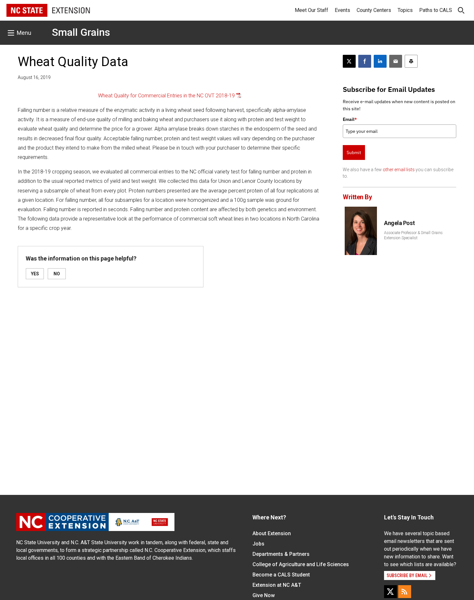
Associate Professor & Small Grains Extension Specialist (413, 235)
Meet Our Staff (311, 10)
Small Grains (81, 32)
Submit (354, 152)
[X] (390, 591)
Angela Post (399, 223)
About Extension (271, 533)
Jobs (258, 544)
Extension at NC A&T (276, 585)
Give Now (263, 595)
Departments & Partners (281, 554)
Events (342, 10)
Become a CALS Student (281, 575)
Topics (405, 10)
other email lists (399, 169)
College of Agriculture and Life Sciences (300, 564)
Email (350, 119)
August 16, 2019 (34, 77)
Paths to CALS (435, 10)
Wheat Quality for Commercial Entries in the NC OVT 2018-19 (166, 96)
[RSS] (404, 591)
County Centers (374, 10)
